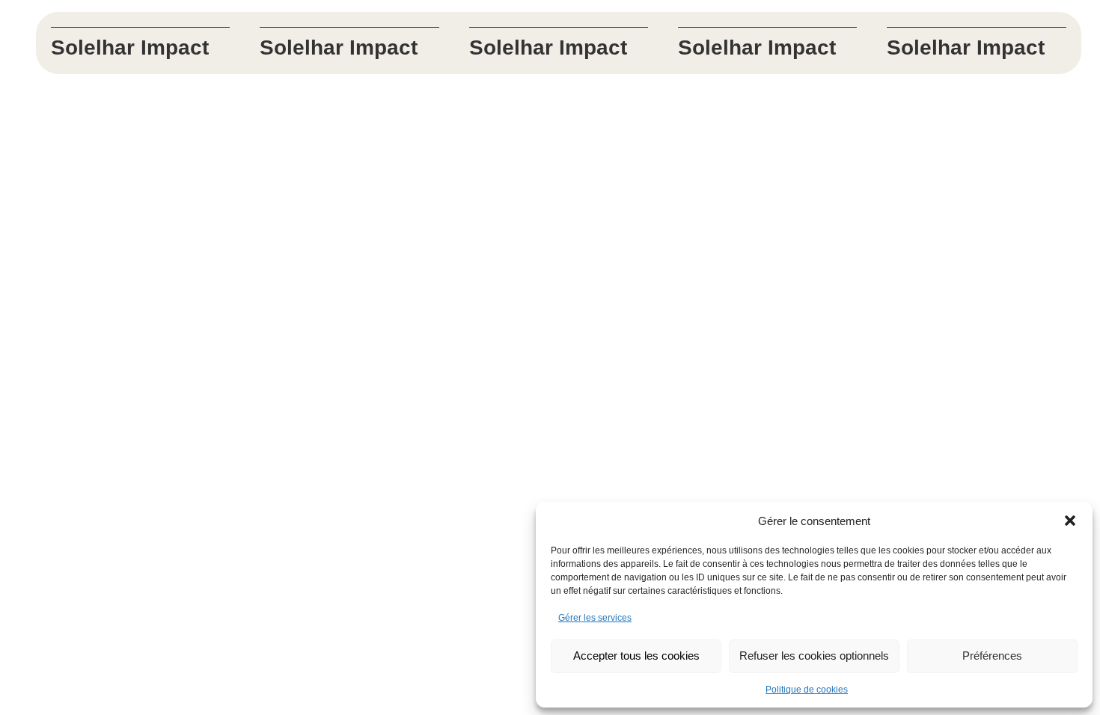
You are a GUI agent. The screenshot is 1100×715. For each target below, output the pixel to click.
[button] (1070, 520)
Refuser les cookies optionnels (814, 655)
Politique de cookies (807, 689)
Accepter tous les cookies (636, 655)
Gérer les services (595, 618)
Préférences (992, 655)
